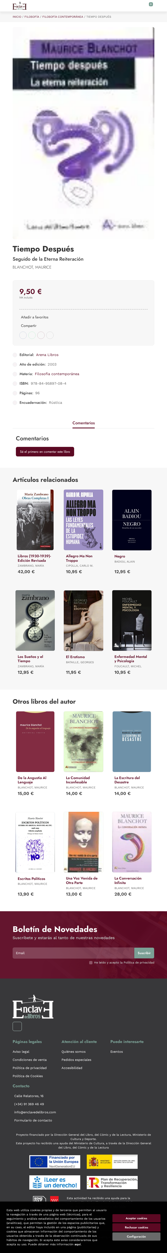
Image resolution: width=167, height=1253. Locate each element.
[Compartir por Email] (41, 335)
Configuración (136, 1236)
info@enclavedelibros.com (35, 1112)
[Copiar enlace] (50, 335)
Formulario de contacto (33, 1120)
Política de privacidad (30, 1068)
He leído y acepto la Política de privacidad (124, 962)
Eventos (116, 1052)
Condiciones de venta (30, 1060)
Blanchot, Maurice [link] (32, 267)
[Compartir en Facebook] (23, 335)
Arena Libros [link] (47, 355)
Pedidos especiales (76, 1060)
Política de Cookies (28, 1076)
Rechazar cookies (136, 1227)
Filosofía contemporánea (62, 16)
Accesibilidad (72, 1068)
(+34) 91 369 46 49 (29, 1104)
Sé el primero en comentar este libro (45, 451)
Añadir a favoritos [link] (34, 317)
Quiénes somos (74, 1052)
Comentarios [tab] (84, 423)
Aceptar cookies (136, 1218)
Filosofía (31, 16)
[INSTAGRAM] (17, 1026)
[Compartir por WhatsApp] (32, 335)
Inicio (17, 16)
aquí (78, 1244)
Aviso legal (21, 1052)
